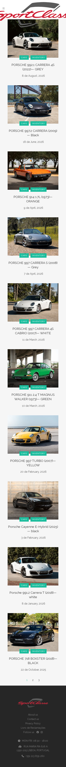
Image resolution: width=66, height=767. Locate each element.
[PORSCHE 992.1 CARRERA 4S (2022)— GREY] (33, 38)
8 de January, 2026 (33, 603)
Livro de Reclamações (33, 727)
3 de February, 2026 (33, 537)
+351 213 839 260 (35, 756)
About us (33, 714)
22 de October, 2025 (33, 669)
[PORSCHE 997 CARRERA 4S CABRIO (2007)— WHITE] (33, 302)
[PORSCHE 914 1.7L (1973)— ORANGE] (33, 170)
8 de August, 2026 (33, 75)
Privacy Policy (33, 723)
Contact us (33, 719)
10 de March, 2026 (33, 405)
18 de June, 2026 (33, 141)
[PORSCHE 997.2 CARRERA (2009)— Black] (33, 104)
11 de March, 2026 (33, 339)
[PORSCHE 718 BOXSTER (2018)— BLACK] (33, 632)
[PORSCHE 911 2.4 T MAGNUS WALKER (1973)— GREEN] (33, 368)
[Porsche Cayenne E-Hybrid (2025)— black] (33, 500)
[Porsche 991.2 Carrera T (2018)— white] (33, 566)
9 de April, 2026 (33, 207)
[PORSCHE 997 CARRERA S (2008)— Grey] (33, 236)
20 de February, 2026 (33, 471)
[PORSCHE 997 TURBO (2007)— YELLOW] (33, 434)
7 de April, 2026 (33, 273)
